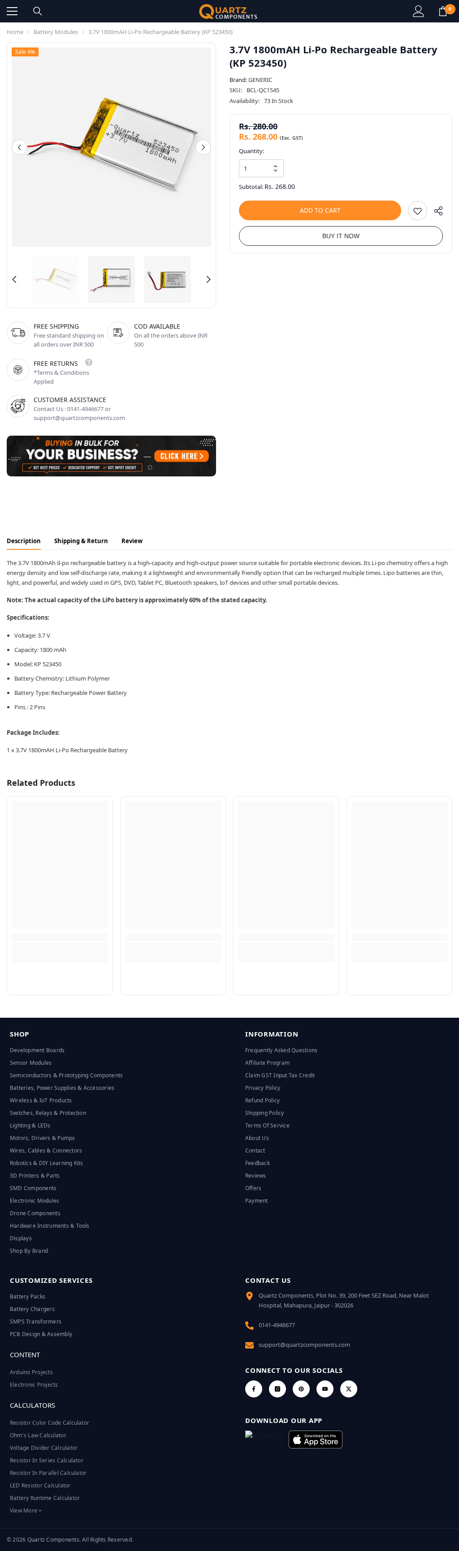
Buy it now (340, 236)
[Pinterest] (301, 1388)
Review (132, 541)
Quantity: (251, 151)
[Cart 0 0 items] (443, 11)
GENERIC (260, 80)
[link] (60, 937)
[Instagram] (277, 1388)
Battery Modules (56, 32)
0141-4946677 (277, 1325)
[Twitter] (348, 1388)
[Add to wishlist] (417, 210)
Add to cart (320, 210)
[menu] (12, 11)
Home (15, 32)
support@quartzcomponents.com (304, 1345)
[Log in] (418, 11)
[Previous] (19, 147)
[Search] (37, 11)
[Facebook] (253, 1388)
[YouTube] (324, 1388)
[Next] (203, 147)
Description (24, 541)
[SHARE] (435, 213)
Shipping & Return (81, 541)
